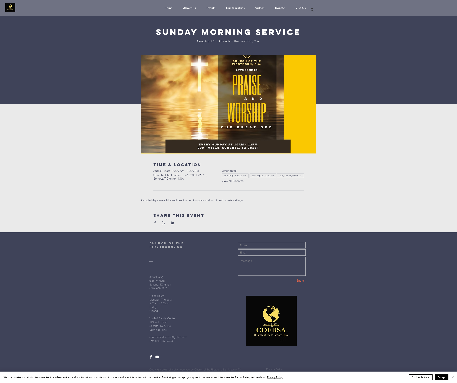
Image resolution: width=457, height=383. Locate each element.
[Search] (312, 10)
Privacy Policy (275, 377)
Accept (441, 377)
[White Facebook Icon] (151, 357)
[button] (192, 8)
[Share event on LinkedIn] (172, 222)
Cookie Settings (421, 377)
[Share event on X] (163, 222)
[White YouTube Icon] (157, 357)
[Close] (453, 377)
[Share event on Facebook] (155, 222)
